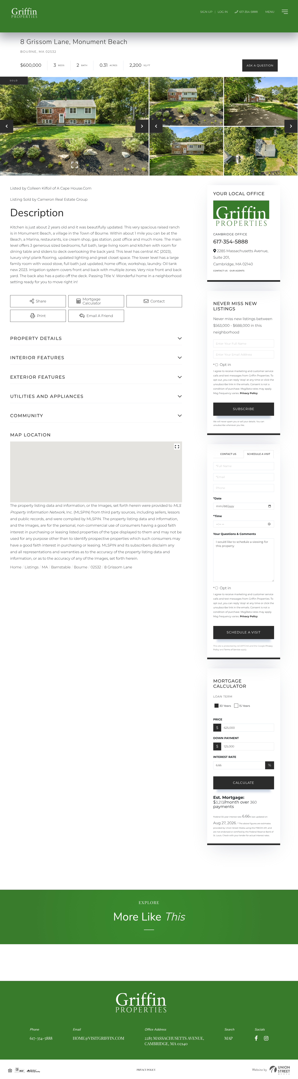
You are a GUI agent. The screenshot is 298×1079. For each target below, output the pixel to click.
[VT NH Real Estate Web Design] (271, 1070)
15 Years (244, 706)
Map (228, 1038)
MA (45, 567)
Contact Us (220, 270)
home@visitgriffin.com (98, 1038)
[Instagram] (266, 1038)
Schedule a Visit (258, 454)
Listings (32, 567)
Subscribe (243, 409)
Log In (223, 12)
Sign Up (206, 12)
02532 (96, 567)
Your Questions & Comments (234, 534)
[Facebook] (256, 1038)
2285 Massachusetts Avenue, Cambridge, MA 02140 (174, 1040)
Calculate (243, 783)
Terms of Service (232, 649)
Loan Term (223, 696)
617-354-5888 (248, 12)
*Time (217, 516)
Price (217, 719)
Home (15, 567)
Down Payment (226, 738)
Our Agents (237, 270)
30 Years (225, 706)
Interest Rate (224, 757)
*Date (217, 498)
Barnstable (61, 567)
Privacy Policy (248, 393)
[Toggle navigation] (276, 12)
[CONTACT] (260, 65)
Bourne (80, 567)
